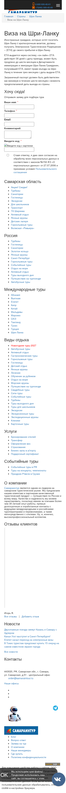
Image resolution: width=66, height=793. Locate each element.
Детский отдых (19, 366)
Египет (14, 301)
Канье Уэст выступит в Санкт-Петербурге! (27, 636)
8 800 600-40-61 (43, 4)
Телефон (9, 110)
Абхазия (15, 294)
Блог (13, 736)
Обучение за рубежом (23, 376)
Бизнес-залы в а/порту (23, 450)
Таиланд (15, 322)
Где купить (17, 753)
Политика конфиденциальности (28, 757)
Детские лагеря (19, 221)
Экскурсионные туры (22, 413)
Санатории (17, 194)
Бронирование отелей (23, 436)
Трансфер (16, 440)
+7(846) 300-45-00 (44, 7)
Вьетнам (15, 298)
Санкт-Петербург (20, 258)
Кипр (13, 305)
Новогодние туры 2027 (23, 345)
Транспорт (17, 207)
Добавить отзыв (30, 616)
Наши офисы (11, 683)
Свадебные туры (20, 389)
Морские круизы (20, 383)
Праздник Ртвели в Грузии (25, 473)
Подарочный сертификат (25, 453)
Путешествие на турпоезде (26, 278)
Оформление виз (20, 443)
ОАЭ (13, 318)
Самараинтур (11, 488)
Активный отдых (20, 214)
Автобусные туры (20, 282)
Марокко (15, 315)
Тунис (14, 325)
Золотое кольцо (19, 251)
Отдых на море (19, 268)
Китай (14, 308)
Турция (15, 329)
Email (7, 119)
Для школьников (20, 204)
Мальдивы (17, 312)
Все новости (11, 651)
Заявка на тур (18, 743)
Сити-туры (17, 393)
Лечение (15, 372)
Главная (8, 16)
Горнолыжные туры (21, 224)
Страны (21, 16)
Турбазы (15, 190)
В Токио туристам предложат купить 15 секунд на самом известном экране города (31, 644)
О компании (17, 747)
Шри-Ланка (35, 16)
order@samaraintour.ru (20, 678)
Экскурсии (16, 200)
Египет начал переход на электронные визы (28, 639)
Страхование (18, 447)
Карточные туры (20, 423)
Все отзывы (10, 616)
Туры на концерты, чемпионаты (28, 470)
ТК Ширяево (18, 211)
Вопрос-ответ (18, 740)
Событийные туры (21, 264)
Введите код (11, 141)
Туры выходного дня (22, 275)
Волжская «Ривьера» (22, 228)
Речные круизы (19, 217)
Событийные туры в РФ (24, 467)
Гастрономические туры (24, 355)
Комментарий (12, 128)
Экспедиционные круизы (24, 417)
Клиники (15, 420)
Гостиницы (17, 197)
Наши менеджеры (21, 750)
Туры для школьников (23, 406)
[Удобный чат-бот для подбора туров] (33, 713)
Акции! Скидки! (19, 187)
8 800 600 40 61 (13, 668)
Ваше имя (10, 102)
